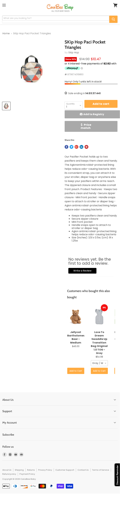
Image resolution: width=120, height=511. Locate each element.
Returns (31, 469)
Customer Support (64, 469)
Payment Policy (27, 474)
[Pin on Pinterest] (86, 147)
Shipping (19, 469)
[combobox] (99, 363)
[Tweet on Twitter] (71, 147)
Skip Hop (73, 52)
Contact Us (83, 469)
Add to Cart (75, 370)
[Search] (113, 19)
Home (6, 33)
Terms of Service (100, 469)
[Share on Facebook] (66, 147)
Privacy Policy (45, 469)
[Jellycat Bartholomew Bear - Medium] (75, 316)
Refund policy (9, 474)
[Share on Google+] (76, 147)
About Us (6, 469)
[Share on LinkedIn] (81, 147)
